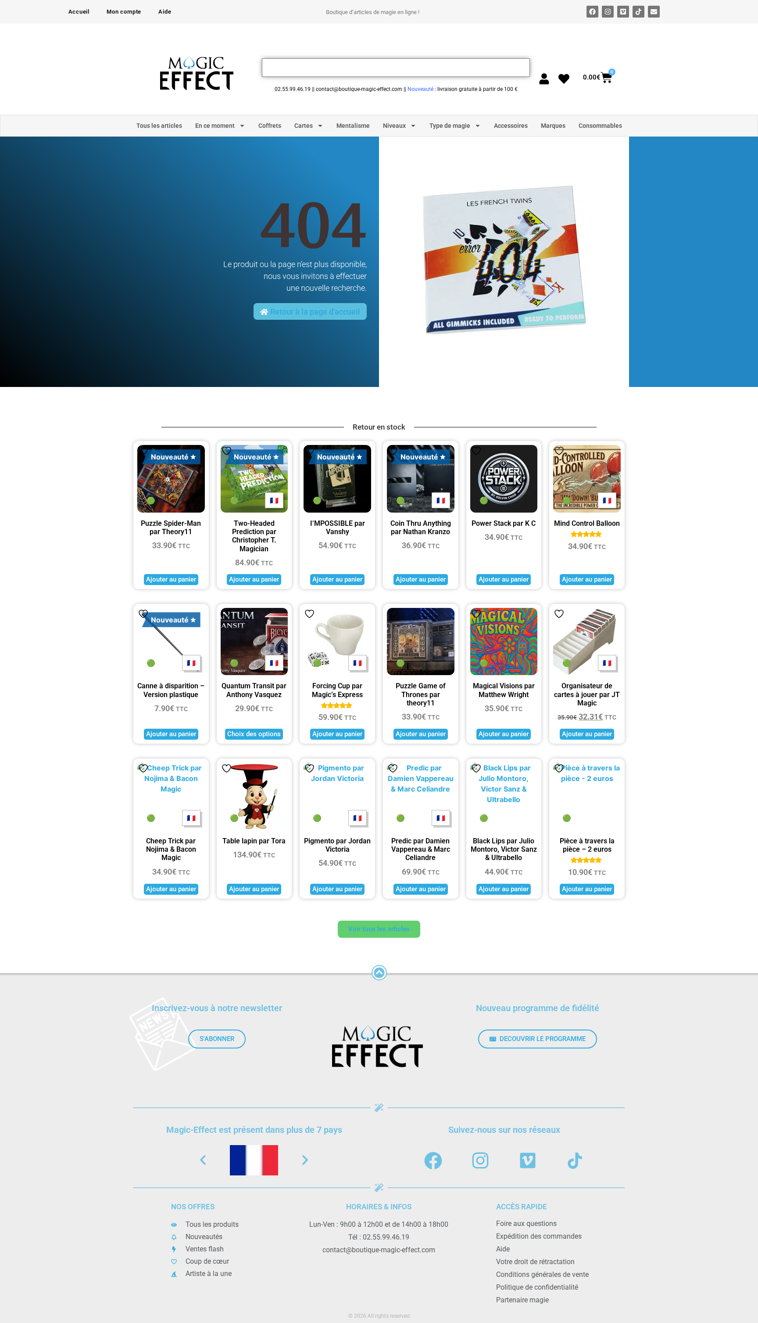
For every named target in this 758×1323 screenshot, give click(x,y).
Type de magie (449, 125)
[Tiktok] (638, 12)
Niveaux (394, 125)
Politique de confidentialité (537, 1287)
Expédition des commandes (539, 1236)
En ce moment (215, 125)
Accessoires (511, 125)
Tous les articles (159, 125)
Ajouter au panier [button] (171, 579)
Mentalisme (353, 125)
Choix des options (254, 734)
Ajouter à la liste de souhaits (143, 450)
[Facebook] (592, 12)
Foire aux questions (526, 1223)
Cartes (303, 125)
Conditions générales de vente (542, 1274)
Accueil (79, 11)
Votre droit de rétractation (535, 1262)
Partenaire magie (522, 1300)
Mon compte (124, 11)
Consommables (600, 125)
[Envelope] (654, 12)
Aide (164, 11)
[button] (203, 1160)
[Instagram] (608, 12)
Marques (553, 125)
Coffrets (269, 125)
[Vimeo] (623, 12)
